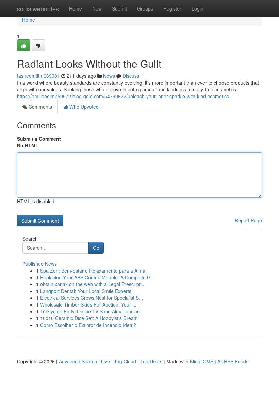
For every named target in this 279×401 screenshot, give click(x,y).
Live (105, 361)
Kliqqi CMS (201, 361)
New (97, 8)
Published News (39, 263)
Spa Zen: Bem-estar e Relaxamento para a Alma (92, 270)
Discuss (130, 75)
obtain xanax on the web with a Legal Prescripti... (93, 284)
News (109, 75)
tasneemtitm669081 (38, 75)
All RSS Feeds (232, 361)
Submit (119, 8)
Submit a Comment (39, 138)
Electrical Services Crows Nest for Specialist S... (91, 297)
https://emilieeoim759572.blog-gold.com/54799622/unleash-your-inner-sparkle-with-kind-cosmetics (123, 96)
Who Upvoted (83, 106)
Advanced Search (78, 361)
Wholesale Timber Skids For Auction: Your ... (88, 304)
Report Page (248, 220)
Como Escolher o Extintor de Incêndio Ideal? (88, 324)
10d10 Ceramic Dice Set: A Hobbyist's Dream (89, 318)
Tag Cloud (125, 361)
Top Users (151, 361)
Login (197, 8)
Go (96, 247)
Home (75, 8)
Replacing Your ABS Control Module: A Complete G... (97, 277)
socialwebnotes (38, 8)
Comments (39, 106)
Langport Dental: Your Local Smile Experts (85, 290)
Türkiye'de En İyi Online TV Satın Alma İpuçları (90, 311)
